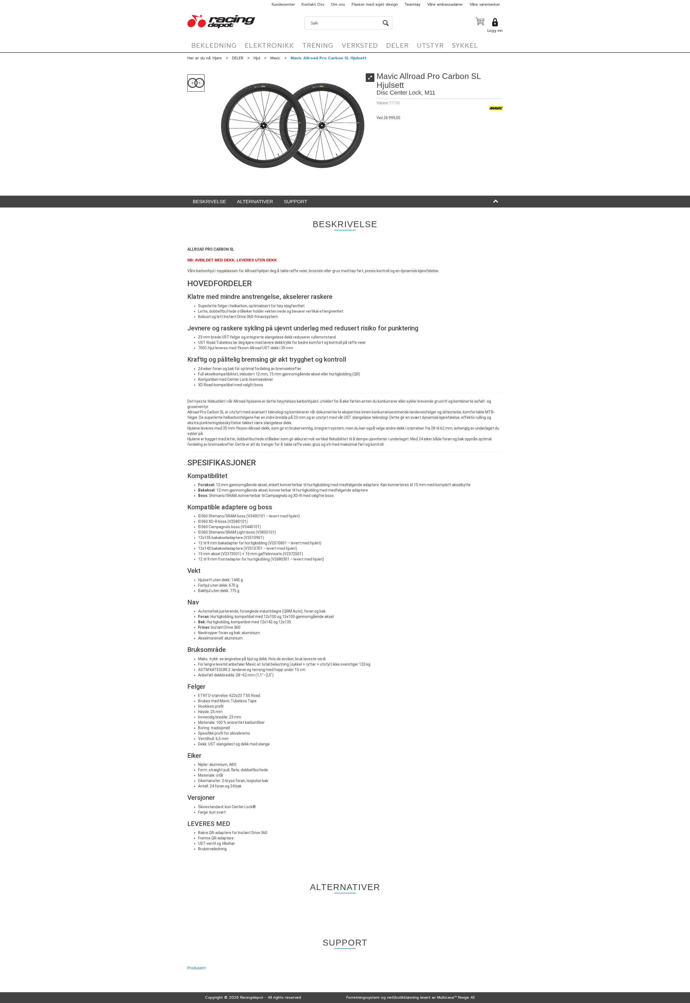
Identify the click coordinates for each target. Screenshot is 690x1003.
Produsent (196, 968)
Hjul (257, 58)
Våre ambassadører (445, 4)
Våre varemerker (485, 4)
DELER (397, 45)
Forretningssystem (363, 997)
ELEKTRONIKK (269, 45)
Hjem (217, 58)
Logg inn (495, 30)
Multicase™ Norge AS (456, 997)
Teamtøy (412, 4)
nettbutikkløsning (403, 997)
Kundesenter (283, 4)
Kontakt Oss (313, 4)
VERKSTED (359, 45)
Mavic (275, 58)
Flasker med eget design (375, 4)
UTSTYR (430, 45)
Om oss (338, 4)
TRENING (317, 45)
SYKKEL (465, 45)
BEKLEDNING (214, 45)
